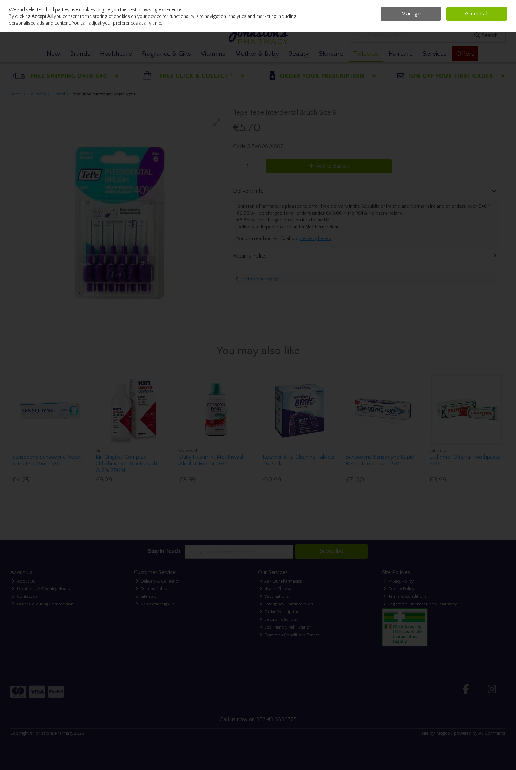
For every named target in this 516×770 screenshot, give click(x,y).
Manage (411, 14)
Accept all (477, 14)
